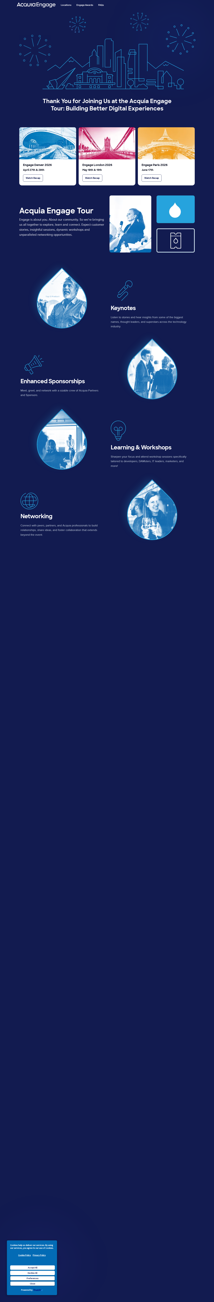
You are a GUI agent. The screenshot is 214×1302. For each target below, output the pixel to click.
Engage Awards (84, 5)
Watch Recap (33, 178)
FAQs (101, 5)
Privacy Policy (39, 1255)
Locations (66, 5)
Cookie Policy (24, 1255)
